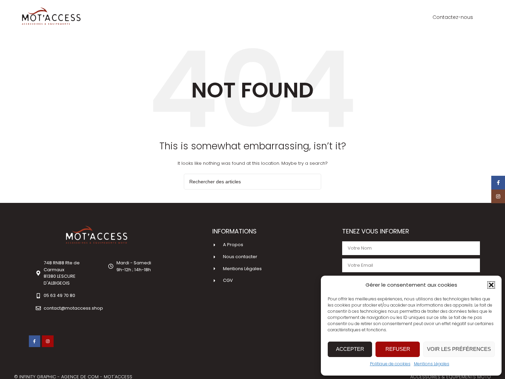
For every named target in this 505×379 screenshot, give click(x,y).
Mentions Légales (431, 364)
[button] (491, 285)
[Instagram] (48, 341)
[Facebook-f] (35, 341)
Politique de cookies (390, 364)
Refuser (397, 349)
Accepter (350, 349)
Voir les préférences (459, 349)
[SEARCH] (313, 182)
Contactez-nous (453, 17)
